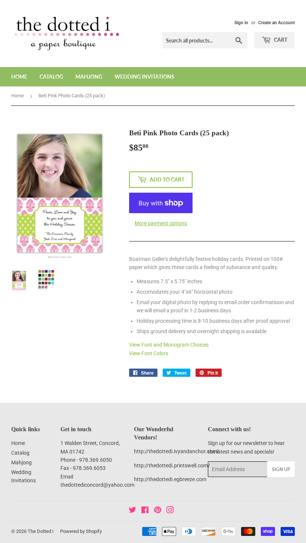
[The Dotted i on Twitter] (132, 511)
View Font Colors (148, 353)
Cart (280, 40)
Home (19, 76)
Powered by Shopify (81, 531)
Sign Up (281, 469)
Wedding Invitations (144, 76)
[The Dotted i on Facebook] (145, 511)
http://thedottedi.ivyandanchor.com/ (176, 451)
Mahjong (88, 76)
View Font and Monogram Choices (169, 345)
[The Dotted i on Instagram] (170, 511)
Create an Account (276, 22)
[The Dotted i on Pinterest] (158, 511)
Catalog (51, 76)
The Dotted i (40, 531)
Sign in (241, 22)
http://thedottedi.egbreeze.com (170, 479)
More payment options (161, 223)
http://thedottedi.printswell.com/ (172, 465)
